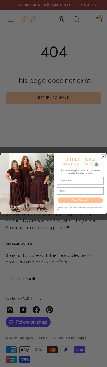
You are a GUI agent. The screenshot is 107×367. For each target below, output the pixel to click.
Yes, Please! (80, 200)
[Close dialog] (103, 156)
